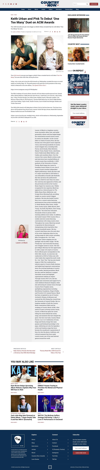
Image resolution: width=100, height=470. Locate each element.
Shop (77, 9)
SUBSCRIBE (94, 4)
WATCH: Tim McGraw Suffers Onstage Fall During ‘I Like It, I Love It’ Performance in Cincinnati (50, 417)
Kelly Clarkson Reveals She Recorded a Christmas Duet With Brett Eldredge (24, 352)
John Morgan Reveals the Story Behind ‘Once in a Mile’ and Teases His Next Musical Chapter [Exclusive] (78, 36)
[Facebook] (3, 4)
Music (36, 9)
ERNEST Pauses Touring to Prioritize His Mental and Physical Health (50, 388)
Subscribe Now (78, 117)
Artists (43, 9)
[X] (52, 32)
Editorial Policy (85, 467)
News (29, 9)
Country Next (68, 9)
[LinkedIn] (57, 32)
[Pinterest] (55, 32)
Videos (50, 9)
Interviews (59, 9)
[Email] (60, 32)
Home (23, 9)
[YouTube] (11, 4)
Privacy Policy (78, 467)
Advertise (72, 467)
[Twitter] (6, 4)
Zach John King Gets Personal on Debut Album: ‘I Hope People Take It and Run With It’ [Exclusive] (23, 417)
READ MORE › (14, 393)
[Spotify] (16, 4)
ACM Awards (17, 75)
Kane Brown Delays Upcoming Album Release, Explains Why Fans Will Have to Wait (23, 388)
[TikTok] (13, 4)
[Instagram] (8, 4)
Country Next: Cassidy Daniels (76, 64)
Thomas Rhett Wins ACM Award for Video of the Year (50, 352)
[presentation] (23, 373)
